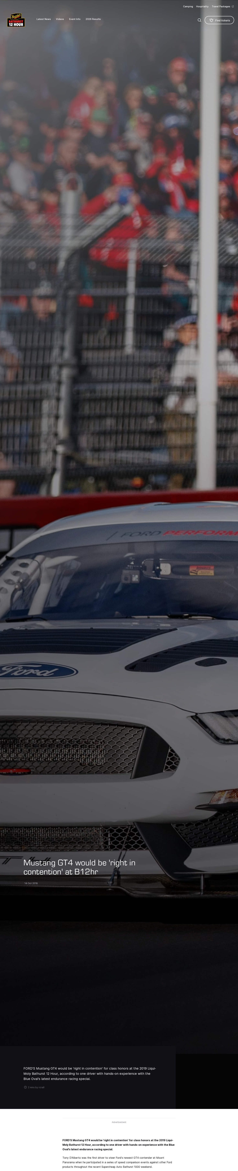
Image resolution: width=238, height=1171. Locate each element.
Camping (188, 6)
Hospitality (202, 6)
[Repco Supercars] (20, 20)
